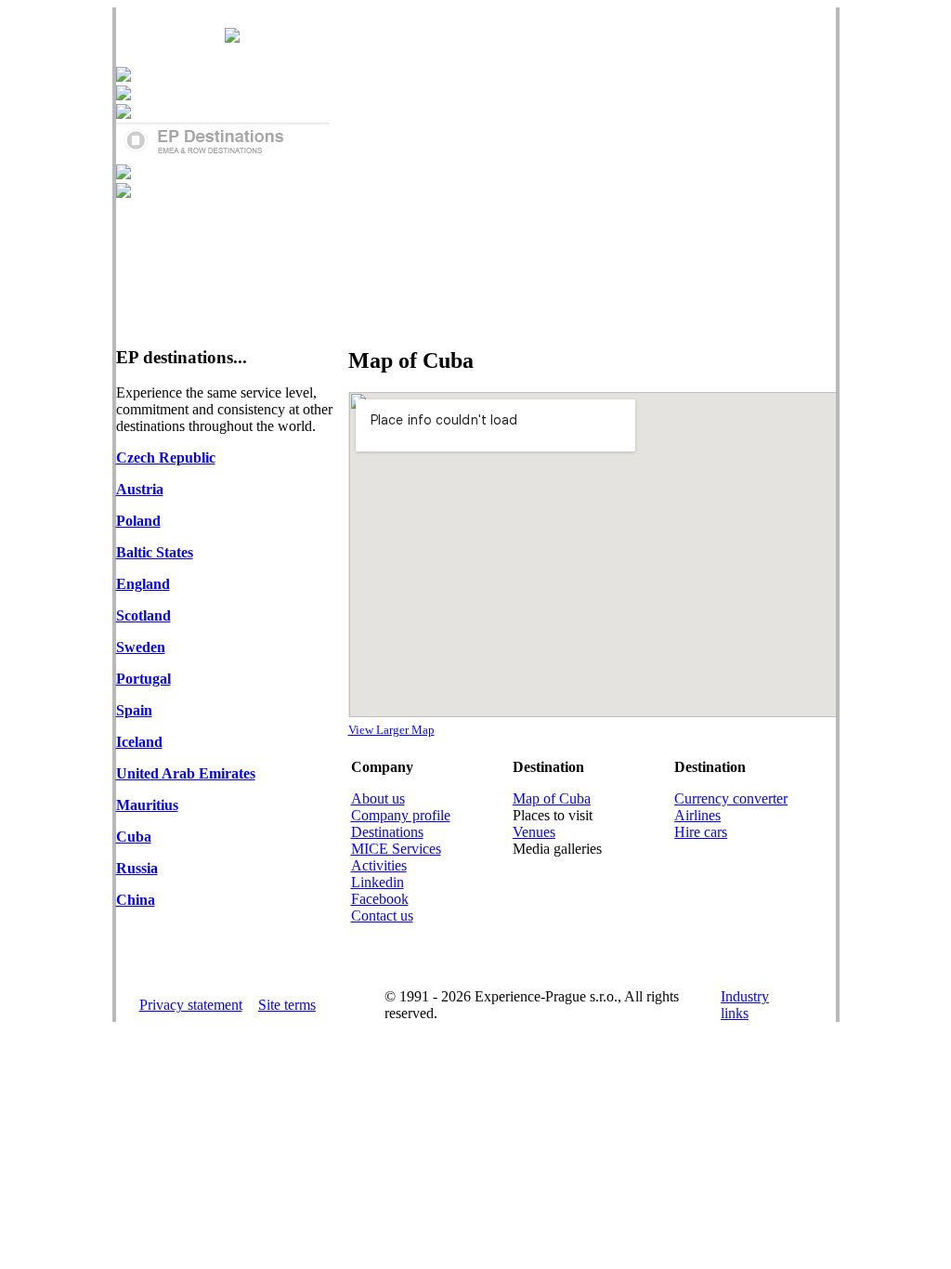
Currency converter (731, 798)
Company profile (400, 815)
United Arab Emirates (185, 773)
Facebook (380, 899)
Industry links (745, 1004)
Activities (379, 865)
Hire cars (700, 832)
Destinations (387, 832)
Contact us (382, 915)
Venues (534, 832)
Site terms (287, 1005)
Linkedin (377, 882)
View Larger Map (391, 730)
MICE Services (396, 849)
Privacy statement (190, 1005)
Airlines (697, 815)
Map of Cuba (552, 798)
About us (378, 798)
